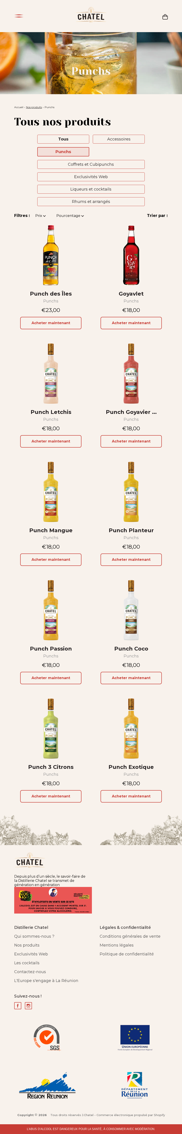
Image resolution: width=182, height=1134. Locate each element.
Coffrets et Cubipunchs (91, 164)
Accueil (18, 107)
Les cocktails (27, 963)
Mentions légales (117, 945)
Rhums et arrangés (91, 201)
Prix (39, 216)
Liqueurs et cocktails (90, 189)
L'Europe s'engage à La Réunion (46, 980)
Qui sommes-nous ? (34, 936)
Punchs (63, 151)
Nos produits (34, 107)
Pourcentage (68, 216)
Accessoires (119, 139)
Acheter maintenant (51, 323)
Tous (63, 139)
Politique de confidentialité (127, 954)
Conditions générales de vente (130, 936)
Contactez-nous (30, 971)
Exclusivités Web (91, 176)
